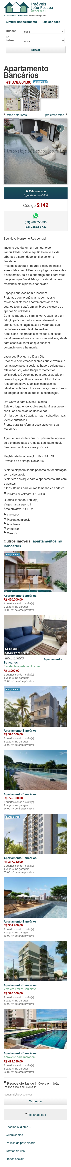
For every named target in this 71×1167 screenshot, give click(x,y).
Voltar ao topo (36, 1115)
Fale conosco (51, 22)
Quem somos (14, 1135)
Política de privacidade (20, 1143)
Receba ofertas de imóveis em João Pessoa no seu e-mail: (32, 1085)
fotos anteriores (16, 115)
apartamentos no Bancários (33, 543)
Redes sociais (15, 1159)
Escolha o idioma (17, 1127)
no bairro (10, 38)
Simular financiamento (21, 22)
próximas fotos (55, 114)
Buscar (11, 30)
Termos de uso (15, 1151)
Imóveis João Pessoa (29, 7)
